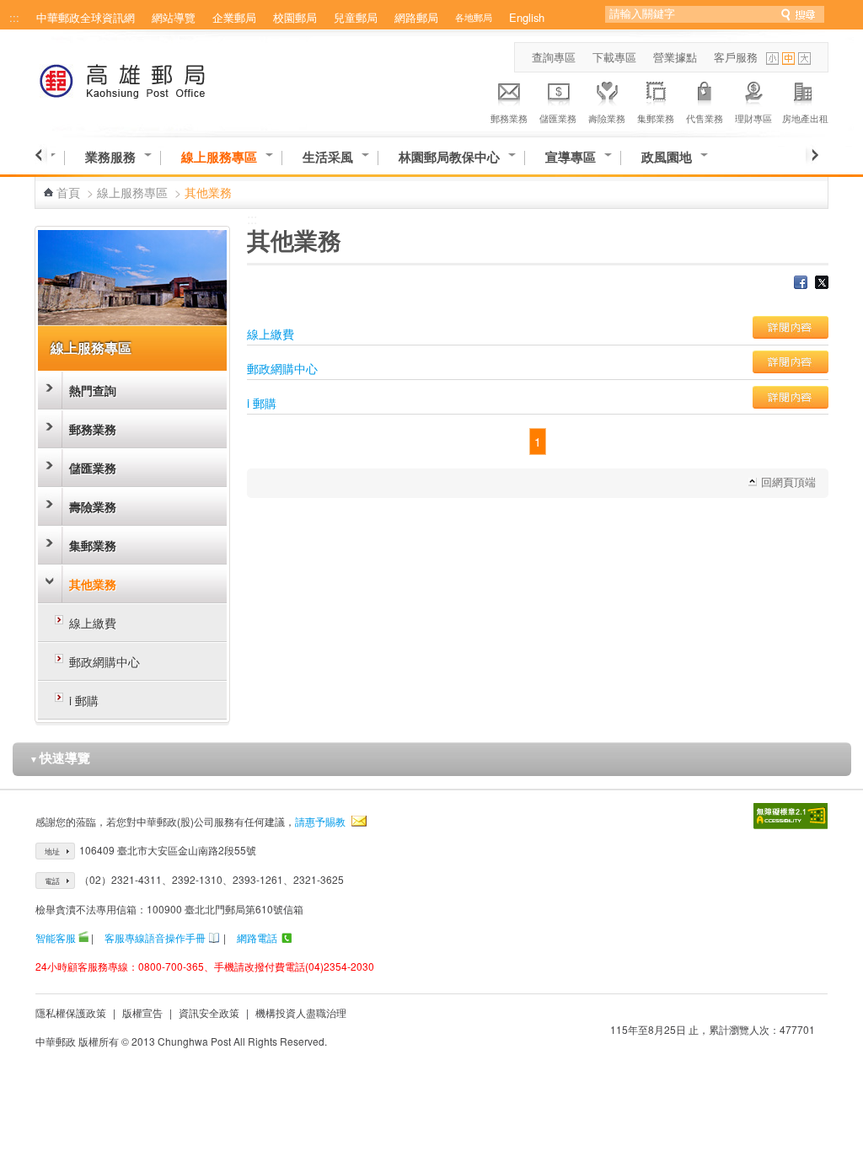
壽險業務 (606, 118)
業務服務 (110, 157)
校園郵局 (295, 17)
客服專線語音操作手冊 (155, 937)
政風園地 (666, 157)
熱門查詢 (92, 390)
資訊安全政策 (209, 1012)
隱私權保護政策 (70, 1012)
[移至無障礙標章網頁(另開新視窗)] (790, 816)
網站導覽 (174, 17)
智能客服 (55, 937)
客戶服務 (736, 57)
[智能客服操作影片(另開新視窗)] (83, 937)
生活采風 (328, 157)
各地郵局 (473, 17)
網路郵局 (416, 17)
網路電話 (257, 937)
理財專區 (753, 118)
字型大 (804, 58)
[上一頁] (41, 155)
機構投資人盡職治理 (300, 1012)
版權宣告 (142, 1012)
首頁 (68, 192)
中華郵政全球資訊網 (85, 17)
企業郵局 (234, 17)
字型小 (772, 58)
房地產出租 (805, 118)
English (526, 17)
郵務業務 (509, 118)
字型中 (788, 58)
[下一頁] (812, 155)
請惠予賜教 (320, 821)
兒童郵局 (356, 17)
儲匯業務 (557, 118)
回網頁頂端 (788, 481)
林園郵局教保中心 (449, 157)
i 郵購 (84, 700)
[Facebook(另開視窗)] (800, 284)
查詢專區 (554, 57)
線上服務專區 (219, 157)
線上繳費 (92, 622)
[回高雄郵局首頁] (154, 78)
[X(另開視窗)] (821, 284)
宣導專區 (570, 157)
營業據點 (675, 57)
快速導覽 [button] (59, 757)
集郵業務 (655, 118)
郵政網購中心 (104, 661)
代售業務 (704, 118)
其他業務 (92, 584)
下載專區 (614, 57)
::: (14, 17)
